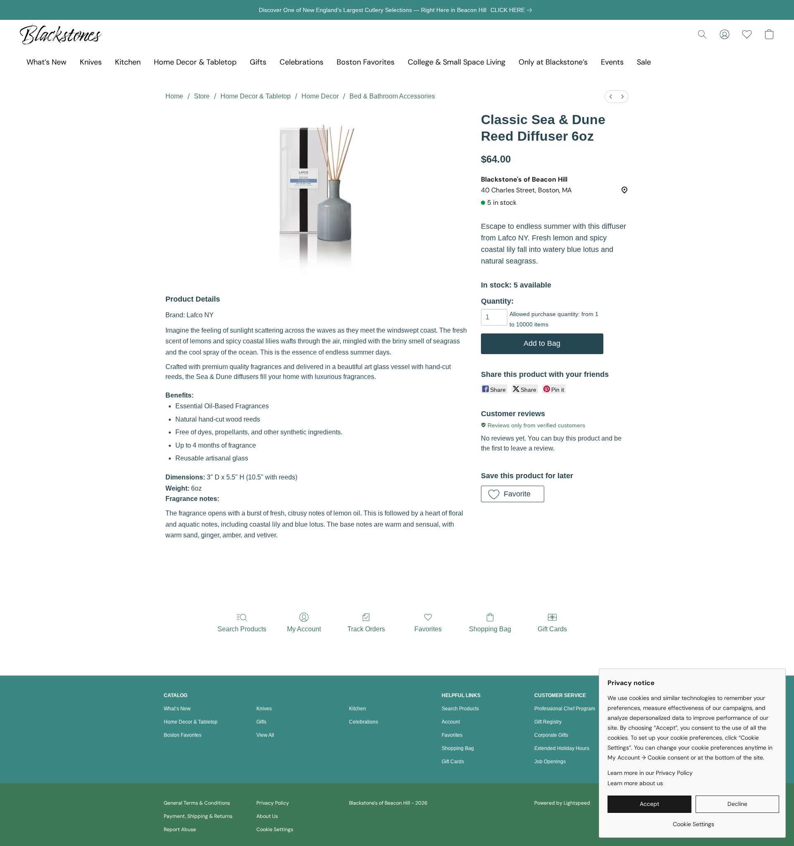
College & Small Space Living (456, 62)
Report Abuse (180, 829)
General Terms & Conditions (197, 803)
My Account (304, 629)
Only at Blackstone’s (553, 62)
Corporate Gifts (551, 735)
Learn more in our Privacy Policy (650, 772)
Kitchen (128, 62)
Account (451, 722)
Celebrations (301, 62)
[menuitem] (611, 97)
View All (265, 735)
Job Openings (550, 762)
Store (202, 96)
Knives (91, 62)
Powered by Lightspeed (562, 803)
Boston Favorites (366, 62)
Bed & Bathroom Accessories (392, 96)
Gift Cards (552, 629)
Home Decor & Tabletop (195, 62)
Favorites (428, 629)
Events (612, 62)
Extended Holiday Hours (561, 748)
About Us (267, 816)
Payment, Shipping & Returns (198, 816)
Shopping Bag (490, 629)
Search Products (242, 629)
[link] (512, 10)
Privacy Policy (272, 803)
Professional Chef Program (564, 709)
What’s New (46, 62)
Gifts (258, 62)
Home (174, 96)
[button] (61, 34)
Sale (644, 62)
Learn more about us (635, 783)
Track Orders (366, 629)
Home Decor (320, 96)
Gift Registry (548, 722)
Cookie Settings (274, 829)
